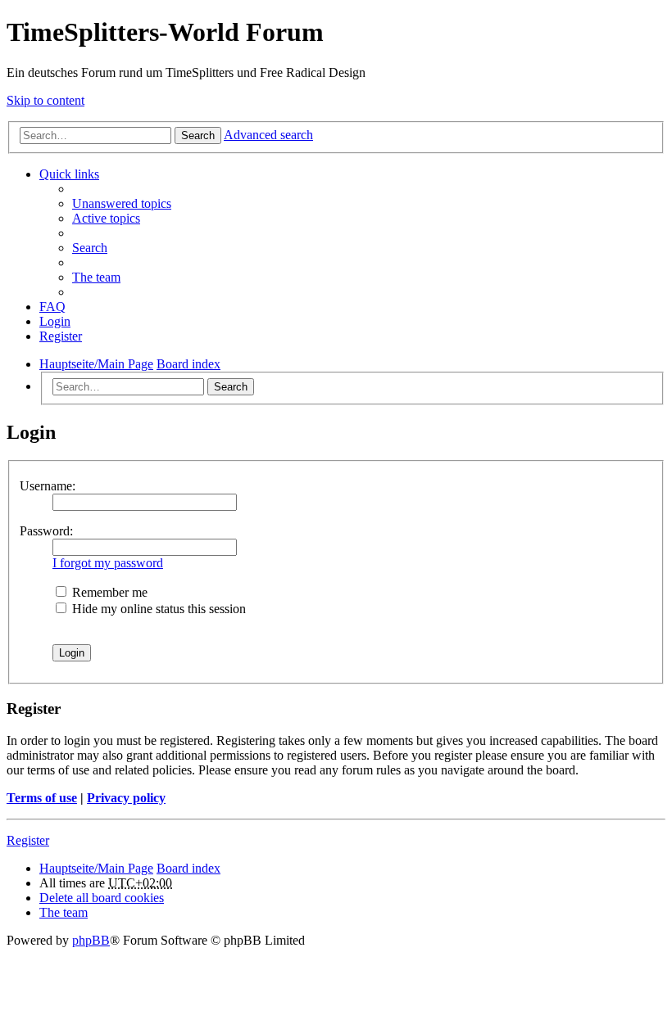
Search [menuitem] (89, 248)
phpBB (91, 940)
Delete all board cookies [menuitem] (101, 898)
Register (28, 840)
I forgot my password (107, 563)
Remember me (108, 592)
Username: (47, 486)
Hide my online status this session (157, 609)
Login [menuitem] (54, 321)
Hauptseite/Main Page (96, 868)
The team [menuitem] (96, 277)
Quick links (69, 174)
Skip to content (45, 100)
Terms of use (42, 798)
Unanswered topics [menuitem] (121, 203)
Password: (46, 531)
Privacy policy (126, 798)
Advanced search (268, 135)
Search (198, 135)
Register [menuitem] (60, 336)
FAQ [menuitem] (52, 307)
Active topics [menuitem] (106, 218)
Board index (188, 868)
